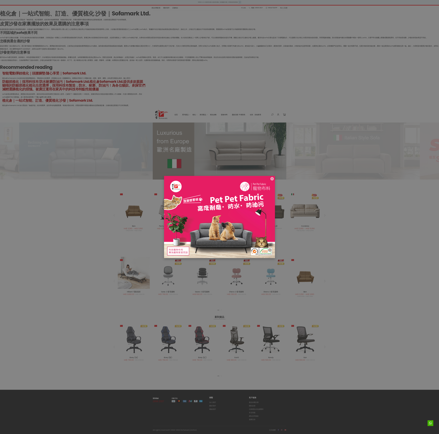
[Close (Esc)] (272, 178)
